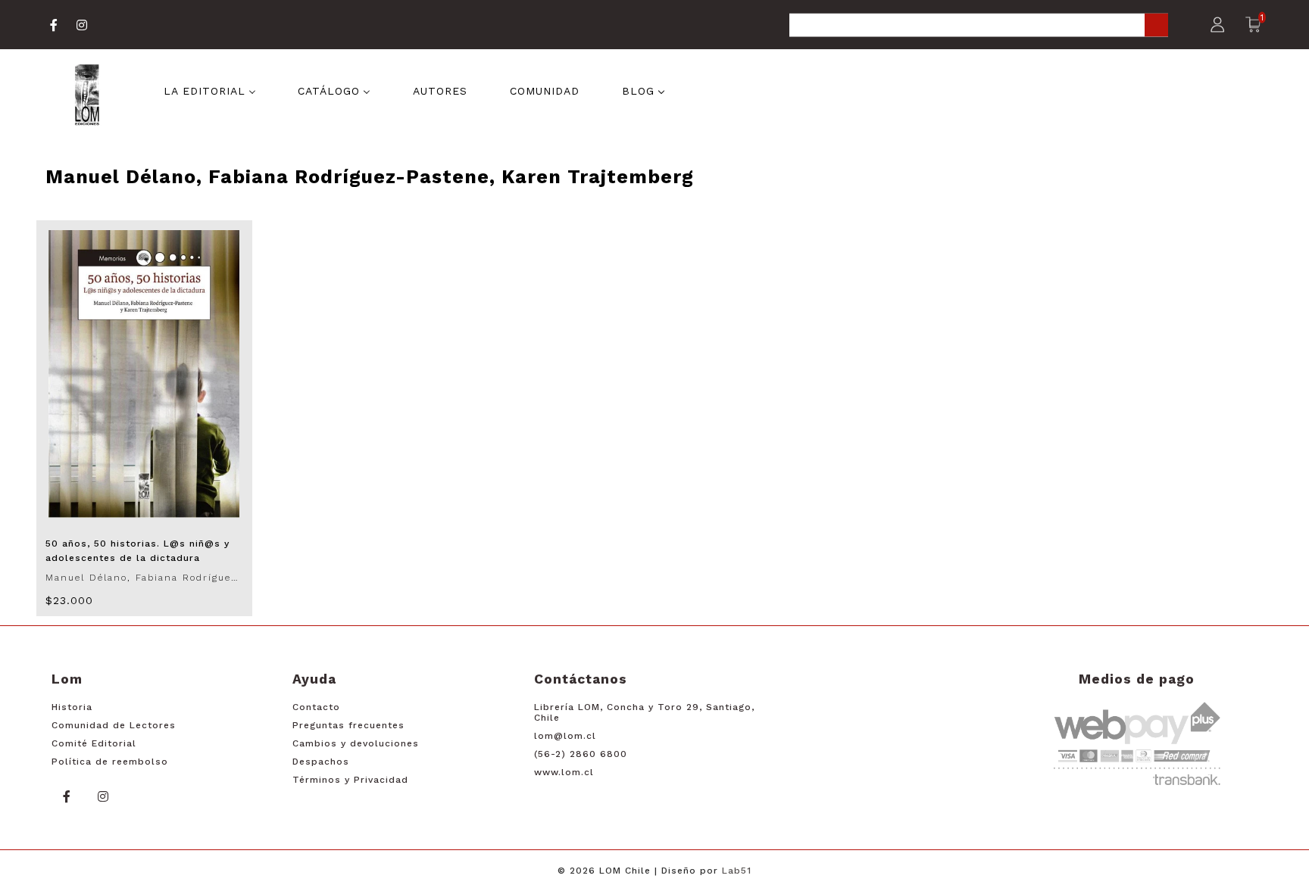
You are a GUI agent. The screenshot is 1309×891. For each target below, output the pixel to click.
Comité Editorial (94, 743)
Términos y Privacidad (350, 779)
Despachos (320, 761)
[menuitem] (210, 89)
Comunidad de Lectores (114, 725)
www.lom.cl (564, 772)
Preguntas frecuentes (348, 725)
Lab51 (736, 870)
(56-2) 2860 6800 (580, 754)
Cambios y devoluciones (355, 743)
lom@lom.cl (565, 736)
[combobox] (978, 26)
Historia (72, 707)
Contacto (316, 707)
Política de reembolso (110, 761)
